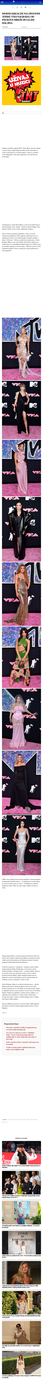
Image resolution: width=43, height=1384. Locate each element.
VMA (6, 1122)
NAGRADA (31, 1119)
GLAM (13, 1119)
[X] (15, 1127)
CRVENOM (9, 1119)
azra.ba (4, 1012)
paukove (36, 1119)
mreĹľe (27, 1119)
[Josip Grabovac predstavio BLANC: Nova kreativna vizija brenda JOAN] (21, 1242)
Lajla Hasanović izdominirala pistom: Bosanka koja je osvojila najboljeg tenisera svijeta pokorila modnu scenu (20, 1286)
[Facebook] (10, 1127)
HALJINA (16, 1119)
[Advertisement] (21, 190)
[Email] (24, 1127)
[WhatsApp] (19, 1127)
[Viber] (33, 1127)
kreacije (20, 1119)
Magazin (5, 27)
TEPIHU (3, 1122)
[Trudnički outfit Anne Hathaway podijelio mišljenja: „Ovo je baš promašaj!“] (21, 1212)
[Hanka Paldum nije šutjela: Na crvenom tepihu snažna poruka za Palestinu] (21, 1152)
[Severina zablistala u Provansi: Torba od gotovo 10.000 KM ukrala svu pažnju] (21, 1362)
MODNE (24, 1119)
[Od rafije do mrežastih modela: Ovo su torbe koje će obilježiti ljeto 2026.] (21, 1332)
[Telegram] (28, 1127)
